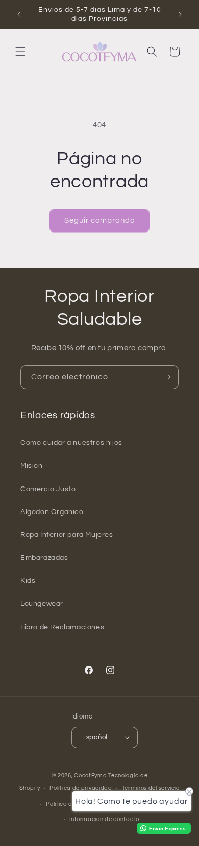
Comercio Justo (48, 489)
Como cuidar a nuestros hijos (71, 442)
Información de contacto (104, 819)
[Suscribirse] (167, 377)
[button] (20, 51)
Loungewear (41, 603)
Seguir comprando (99, 220)
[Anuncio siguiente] (180, 14)
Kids (27, 580)
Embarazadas (44, 557)
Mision (31, 465)
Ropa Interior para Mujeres (66, 535)
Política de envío (69, 804)
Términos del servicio (151, 788)
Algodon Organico (52, 512)
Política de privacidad (80, 788)
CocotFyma (90, 775)
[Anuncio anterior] (19, 14)
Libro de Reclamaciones (62, 627)
